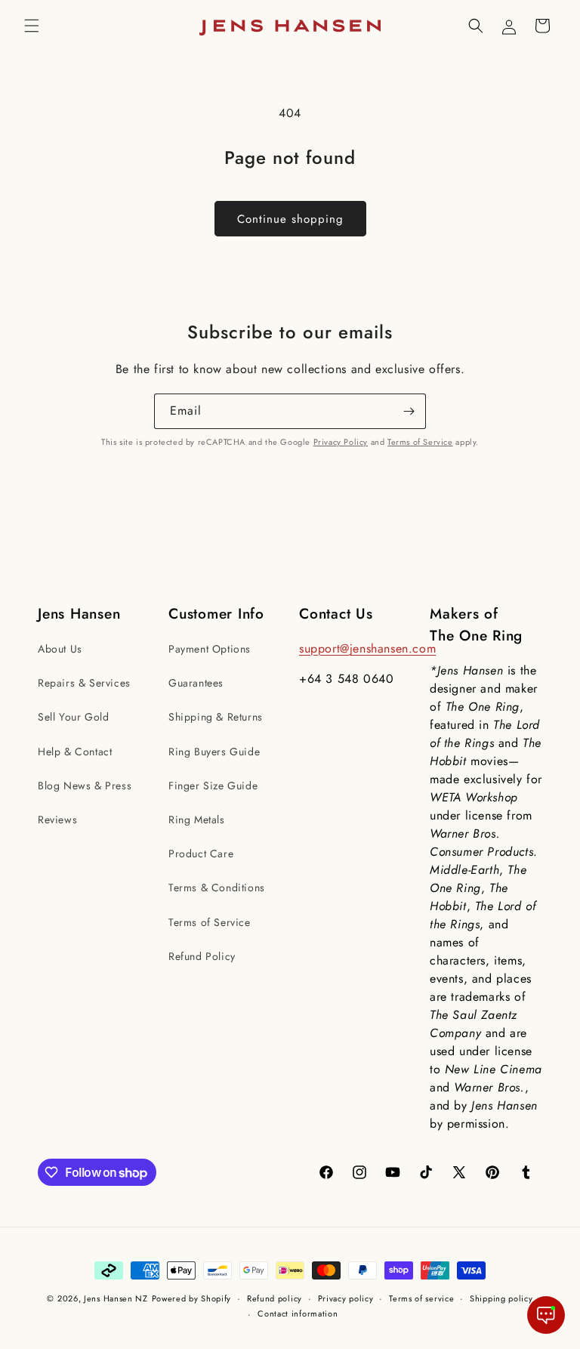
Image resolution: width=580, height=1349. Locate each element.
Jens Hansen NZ (116, 1298)
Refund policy (274, 1298)
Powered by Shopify (192, 1298)
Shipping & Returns (215, 716)
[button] (31, 25)
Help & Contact (75, 751)
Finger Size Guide (213, 785)
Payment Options (209, 648)
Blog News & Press (84, 785)
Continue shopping (290, 219)
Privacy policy (346, 1298)
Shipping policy (501, 1298)
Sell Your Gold (73, 716)
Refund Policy (202, 956)
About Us (60, 648)
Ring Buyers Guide (214, 751)
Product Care (200, 853)
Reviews (57, 819)
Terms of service (421, 1298)
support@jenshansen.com (367, 648)
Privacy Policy (340, 442)
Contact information (298, 1313)
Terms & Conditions (216, 887)
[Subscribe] (408, 411)
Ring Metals (196, 819)
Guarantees (196, 682)
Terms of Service (420, 442)
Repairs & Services (84, 682)
